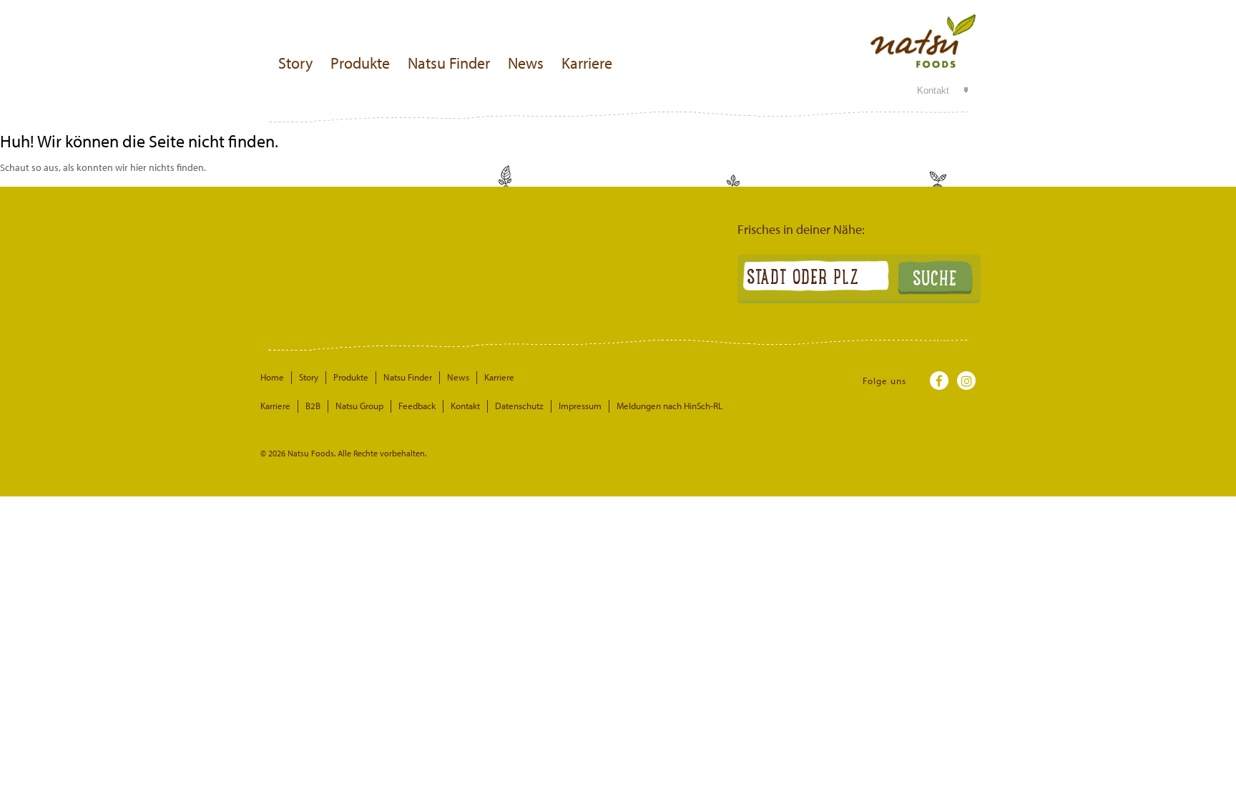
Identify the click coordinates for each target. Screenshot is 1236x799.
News (526, 63)
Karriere (586, 63)
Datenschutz (519, 405)
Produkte (360, 63)
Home (272, 377)
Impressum (580, 405)
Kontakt (933, 90)
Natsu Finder (449, 63)
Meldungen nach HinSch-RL (669, 405)
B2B (312, 405)
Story (295, 63)
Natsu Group (359, 405)
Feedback (417, 405)
